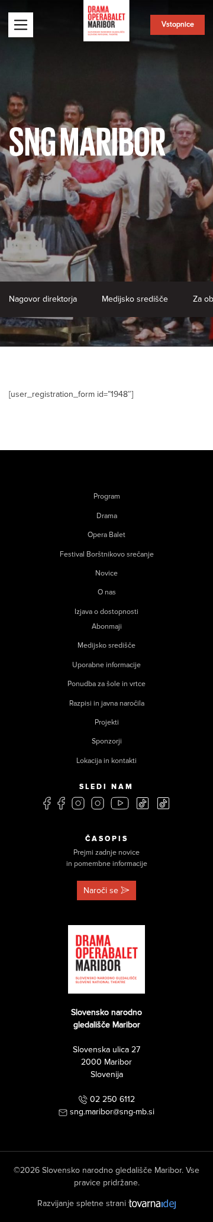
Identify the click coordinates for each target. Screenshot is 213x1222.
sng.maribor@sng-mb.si (112, 1112)
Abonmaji (107, 626)
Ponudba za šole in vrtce (106, 684)
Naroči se (100, 890)
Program (106, 496)
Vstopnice (178, 24)
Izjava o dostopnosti (106, 611)
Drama (106, 516)
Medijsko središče (135, 299)
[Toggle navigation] (20, 24)
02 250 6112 (112, 1099)
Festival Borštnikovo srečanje (107, 554)
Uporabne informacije (106, 665)
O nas (107, 592)
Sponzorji (107, 741)
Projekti (107, 722)
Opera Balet (106, 535)
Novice (106, 573)
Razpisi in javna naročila (106, 703)
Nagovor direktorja (43, 299)
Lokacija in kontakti (106, 761)
